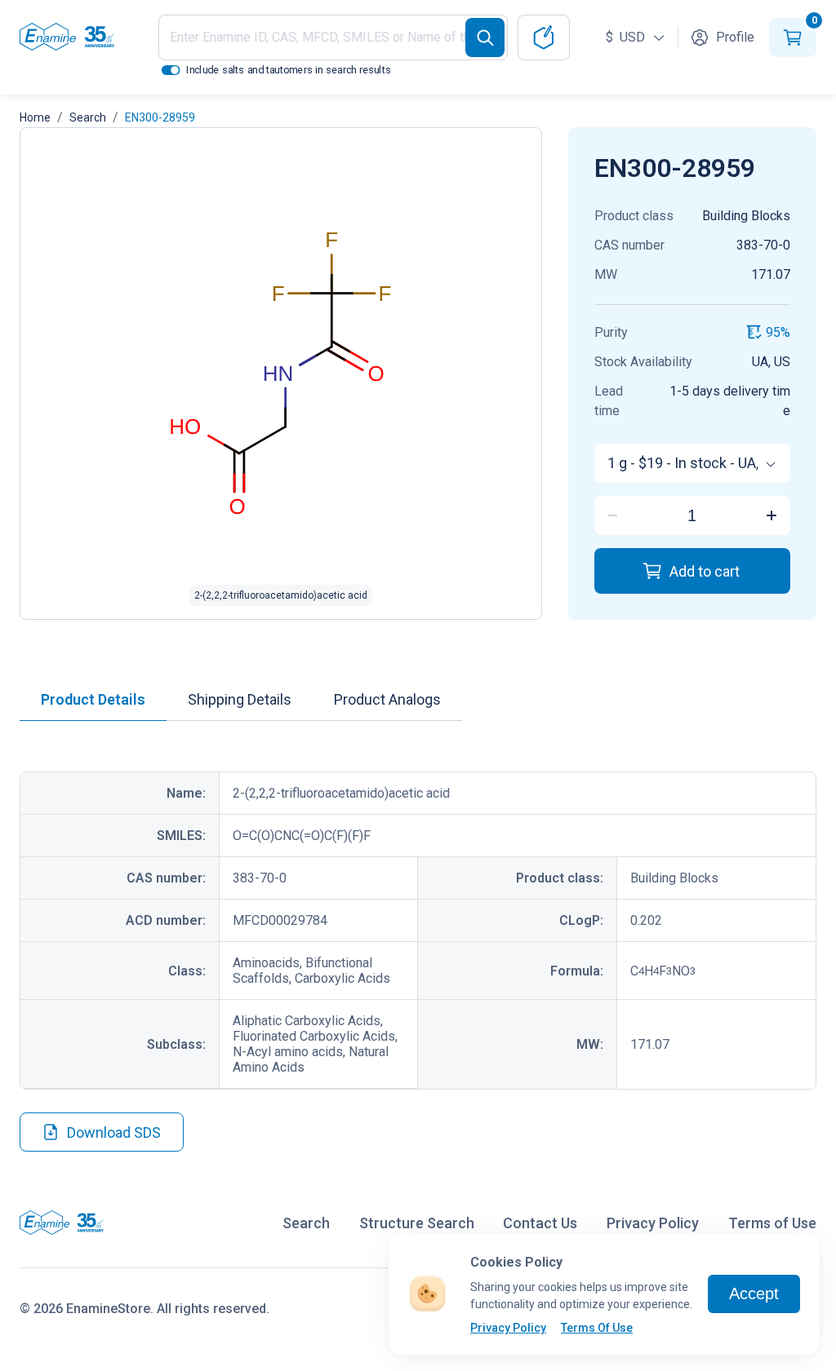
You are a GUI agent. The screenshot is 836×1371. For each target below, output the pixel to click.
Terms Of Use (597, 1327)
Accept (754, 1293)
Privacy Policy (508, 1327)
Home (35, 117)
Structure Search (416, 1223)
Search (87, 117)
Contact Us (540, 1223)
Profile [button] (735, 37)
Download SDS (114, 1132)
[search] (485, 37)
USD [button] (627, 37)
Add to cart (704, 571)
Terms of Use (772, 1223)
